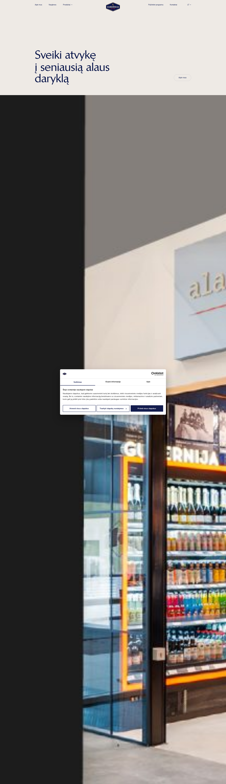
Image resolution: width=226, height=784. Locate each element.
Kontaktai (173, 5)
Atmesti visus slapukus (79, 408)
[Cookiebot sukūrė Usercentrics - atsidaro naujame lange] (153, 374)
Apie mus (38, 5)
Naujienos (52, 5)
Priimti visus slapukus (147, 408)
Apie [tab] (148, 382)
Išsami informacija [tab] (113, 382)
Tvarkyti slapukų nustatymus (112, 408)
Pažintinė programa (155, 5)
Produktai (66, 5)
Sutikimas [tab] (78, 382)
